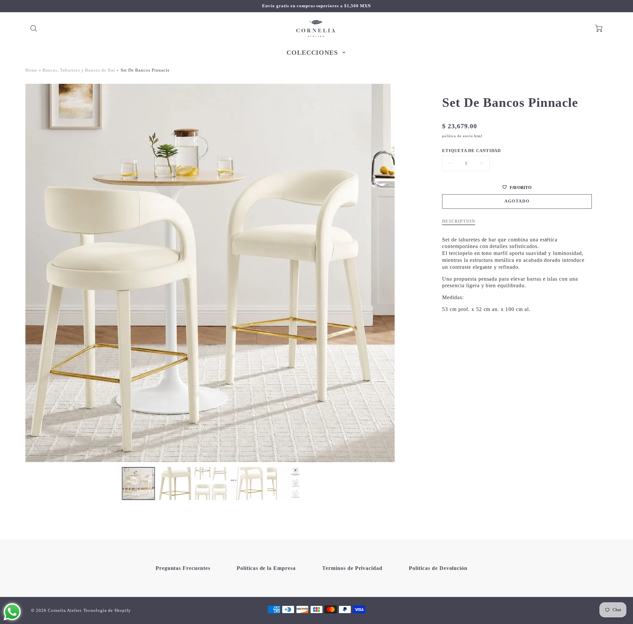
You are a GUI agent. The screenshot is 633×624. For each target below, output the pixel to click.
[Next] (400, 273)
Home (31, 70)
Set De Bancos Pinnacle (145, 70)
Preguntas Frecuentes (183, 568)
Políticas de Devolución (438, 568)
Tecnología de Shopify (107, 610)
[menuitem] (316, 52)
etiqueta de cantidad (471, 150)
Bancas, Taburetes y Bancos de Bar (79, 70)
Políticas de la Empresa (266, 568)
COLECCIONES (312, 52)
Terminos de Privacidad (352, 568)
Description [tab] (458, 221)
